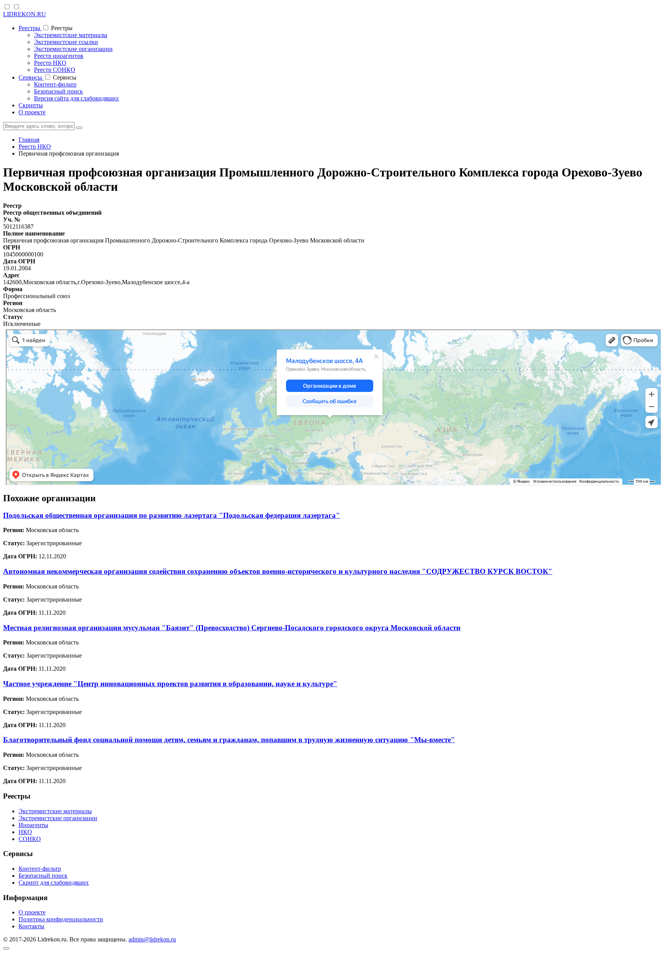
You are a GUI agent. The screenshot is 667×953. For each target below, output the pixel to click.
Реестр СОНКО (54, 69)
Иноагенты (33, 825)
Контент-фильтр (55, 84)
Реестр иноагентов (58, 56)
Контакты (31, 926)
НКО (25, 832)
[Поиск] (79, 128)
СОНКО (30, 839)
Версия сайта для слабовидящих (76, 98)
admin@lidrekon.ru (152, 939)
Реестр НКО (50, 62)
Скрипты (31, 105)
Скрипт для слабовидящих (54, 882)
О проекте (32, 112)
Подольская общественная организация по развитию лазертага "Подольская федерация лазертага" (171, 515)
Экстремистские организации (73, 49)
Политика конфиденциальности (61, 919)
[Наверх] (6, 948)
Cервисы (31, 77)
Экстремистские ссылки (66, 42)
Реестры (30, 28)
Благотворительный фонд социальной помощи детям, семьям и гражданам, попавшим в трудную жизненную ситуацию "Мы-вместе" (229, 740)
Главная (29, 139)
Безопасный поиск (58, 91)
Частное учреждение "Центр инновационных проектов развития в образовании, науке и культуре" (170, 684)
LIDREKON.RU (24, 14)
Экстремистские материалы (70, 35)
